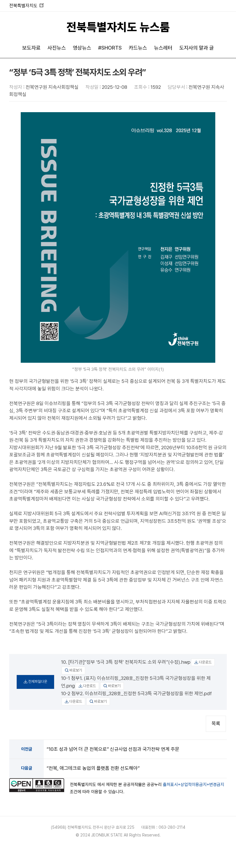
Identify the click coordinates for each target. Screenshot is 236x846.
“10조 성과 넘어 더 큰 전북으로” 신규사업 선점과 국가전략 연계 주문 (113, 749)
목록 (216, 723)
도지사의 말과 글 (196, 48)
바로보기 (75, 670)
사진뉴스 (56, 48)
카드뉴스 (138, 48)
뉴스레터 (163, 48)
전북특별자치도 (26, 5)
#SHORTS (110, 48)
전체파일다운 (37, 681)
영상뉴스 (82, 48)
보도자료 (31, 48)
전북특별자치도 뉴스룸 (118, 27)
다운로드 (205, 662)
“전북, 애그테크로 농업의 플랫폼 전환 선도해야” (93, 768)
